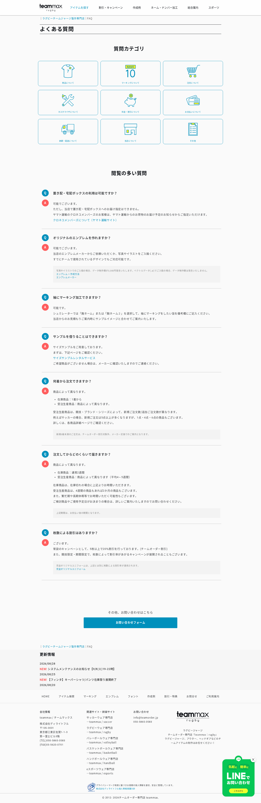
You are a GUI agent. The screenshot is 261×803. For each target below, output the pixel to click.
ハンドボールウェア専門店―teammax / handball (102, 760)
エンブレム (112, 696)
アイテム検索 (67, 696)
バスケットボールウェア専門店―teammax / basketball (105, 750)
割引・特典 (171, 696)
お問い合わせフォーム (130, 622)
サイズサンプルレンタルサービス (74, 357)
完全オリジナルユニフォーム (71, 569)
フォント (133, 696)
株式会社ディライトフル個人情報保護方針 (115, 789)
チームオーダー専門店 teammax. (139, 797)
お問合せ (191, 696)
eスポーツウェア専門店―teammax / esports (100, 771)
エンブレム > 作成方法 (67, 274)
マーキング (90, 696)
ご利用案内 (212, 696)
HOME (45, 696)
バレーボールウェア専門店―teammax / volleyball (102, 740)
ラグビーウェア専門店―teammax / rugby (100, 730)
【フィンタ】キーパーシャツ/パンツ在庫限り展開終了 (82, 679)
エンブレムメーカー (66, 277)
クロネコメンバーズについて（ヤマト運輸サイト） (85, 220)
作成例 (151, 696)
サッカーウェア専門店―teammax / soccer (100, 719)
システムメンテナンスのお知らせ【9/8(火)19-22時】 (82, 669)
